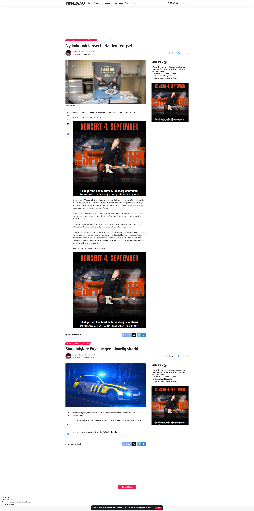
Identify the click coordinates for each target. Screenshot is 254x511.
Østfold (93, 40)
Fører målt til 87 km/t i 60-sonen (164, 74)
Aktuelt (69, 40)
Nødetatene (90, 432)
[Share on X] (172, 53)
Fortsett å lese (127, 487)
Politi (100, 432)
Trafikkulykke (112, 432)
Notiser (86, 343)
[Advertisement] (127, 21)
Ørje (96, 432)
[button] (158, 508)
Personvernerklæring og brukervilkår (139, 507)
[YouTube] (168, 3)
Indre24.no (75, 3)
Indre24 (75, 52)
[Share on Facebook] (169, 53)
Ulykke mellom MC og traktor (163, 76)
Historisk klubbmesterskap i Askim (165, 78)
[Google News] (171, 3)
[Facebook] (166, 3)
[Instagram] (174, 3)
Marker (77, 343)
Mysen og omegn (81, 40)
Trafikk (105, 432)
